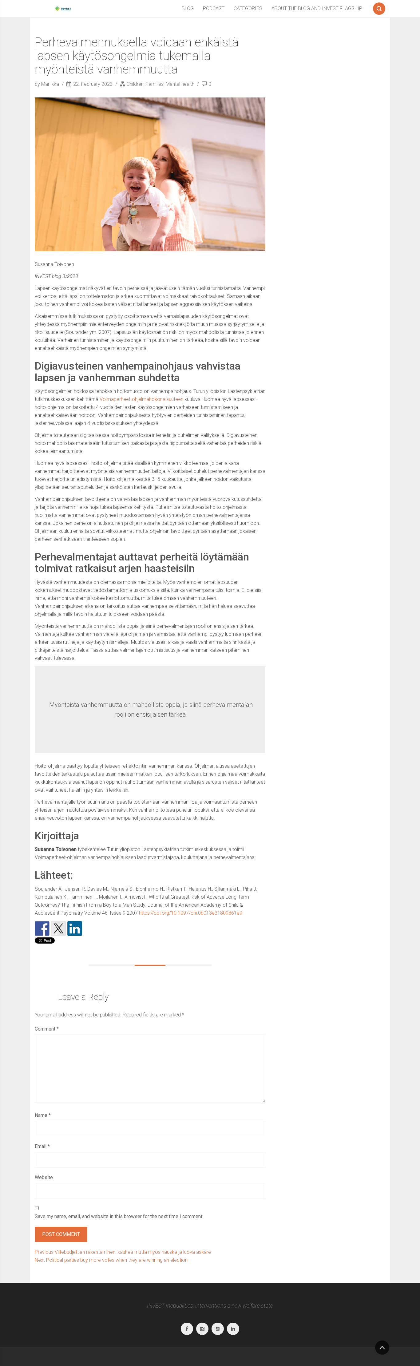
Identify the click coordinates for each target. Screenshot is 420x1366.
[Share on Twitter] (58, 928)
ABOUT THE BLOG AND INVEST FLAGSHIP (316, 8)
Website (44, 1177)
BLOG (188, 8)
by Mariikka (47, 84)
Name (43, 1115)
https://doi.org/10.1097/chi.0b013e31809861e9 (190, 913)
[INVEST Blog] (62, 8)
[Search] (379, 7)
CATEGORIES (248, 8)
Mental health (180, 84)
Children (135, 84)
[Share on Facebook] (42, 928)
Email (42, 1146)
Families (155, 84)
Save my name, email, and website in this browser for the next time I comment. (119, 1216)
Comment (47, 1029)
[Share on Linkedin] (74, 928)
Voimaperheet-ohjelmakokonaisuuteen (141, 399)
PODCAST (213, 8)
